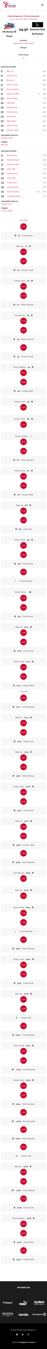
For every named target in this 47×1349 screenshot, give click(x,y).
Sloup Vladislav (13, 89)
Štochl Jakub (28, 43)
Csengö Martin (12, 187)
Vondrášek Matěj (13, 196)
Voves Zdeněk (7, 211)
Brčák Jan (10, 80)
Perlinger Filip (12, 107)
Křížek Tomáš (12, 126)
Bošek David (12, 155)
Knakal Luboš (12, 112)
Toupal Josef (12, 183)
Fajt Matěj (10, 103)
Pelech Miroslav (13, 160)
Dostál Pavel (12, 173)
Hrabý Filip (11, 169)
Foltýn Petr (11, 178)
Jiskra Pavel (11, 116)
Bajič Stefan (11, 121)
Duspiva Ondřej (13, 94)
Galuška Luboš (13, 130)
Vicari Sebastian (13, 192)
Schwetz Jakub (13, 164)
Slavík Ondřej (12, 98)
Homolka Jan (12, 76)
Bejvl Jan (10, 71)
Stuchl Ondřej (12, 85)
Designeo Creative (27, 1342)
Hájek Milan (18, 43)
